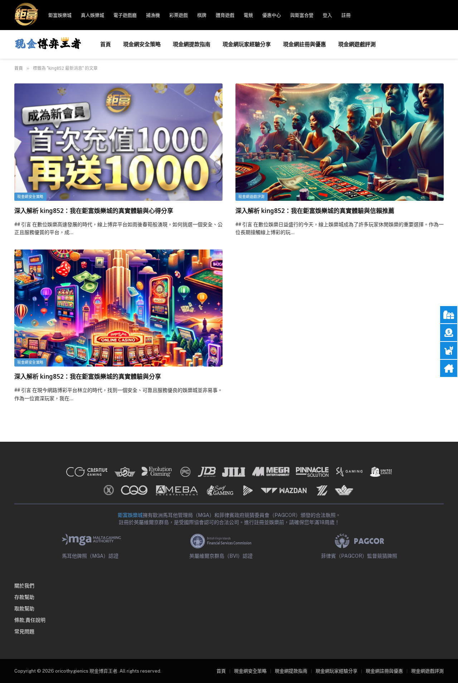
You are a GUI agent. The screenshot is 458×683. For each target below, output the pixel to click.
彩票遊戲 (178, 15)
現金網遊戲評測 (357, 44)
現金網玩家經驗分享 (247, 44)
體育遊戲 (225, 15)
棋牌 (201, 15)
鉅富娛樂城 (60, 15)
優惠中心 (271, 15)
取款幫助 (24, 608)
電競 (248, 15)
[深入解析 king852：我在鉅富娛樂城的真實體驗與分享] (118, 308)
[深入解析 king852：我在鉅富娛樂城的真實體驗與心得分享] (118, 141)
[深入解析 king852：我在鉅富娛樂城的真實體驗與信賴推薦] (339, 141)
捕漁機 (153, 15)
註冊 (346, 15)
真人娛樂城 (92, 15)
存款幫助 (24, 597)
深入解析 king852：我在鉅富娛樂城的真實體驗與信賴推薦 (314, 211)
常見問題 (24, 631)
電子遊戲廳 (125, 15)
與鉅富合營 (301, 15)
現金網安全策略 (142, 44)
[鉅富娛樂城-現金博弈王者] (48, 44)
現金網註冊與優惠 (304, 44)
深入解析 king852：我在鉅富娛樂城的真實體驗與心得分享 (93, 211)
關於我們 (24, 585)
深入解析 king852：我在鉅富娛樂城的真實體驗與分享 (87, 376)
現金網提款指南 (191, 44)
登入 (327, 15)
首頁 (105, 44)
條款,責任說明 (29, 620)
